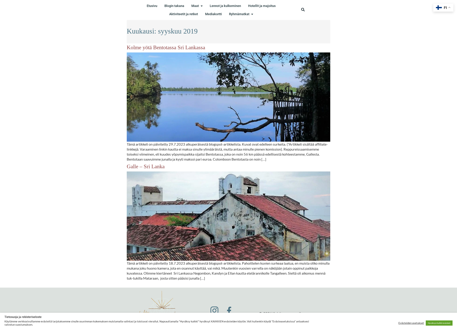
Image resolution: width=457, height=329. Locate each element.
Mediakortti (213, 14)
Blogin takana (174, 6)
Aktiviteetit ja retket (183, 14)
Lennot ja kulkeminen (225, 6)
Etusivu (152, 6)
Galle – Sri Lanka (146, 166)
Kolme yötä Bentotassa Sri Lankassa (166, 47)
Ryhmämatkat (239, 14)
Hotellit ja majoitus (262, 6)
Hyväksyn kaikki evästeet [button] (439, 323)
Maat (195, 6)
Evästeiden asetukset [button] (411, 323)
